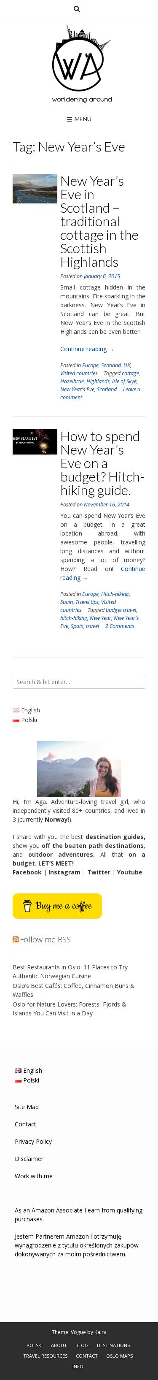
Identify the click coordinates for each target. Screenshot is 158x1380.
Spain (66, 602)
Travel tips (87, 602)
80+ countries (91, 810)
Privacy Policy (33, 1141)
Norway (56, 819)
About (59, 1345)
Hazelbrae (72, 381)
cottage (130, 373)
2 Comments (119, 626)
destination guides (115, 837)
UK (126, 365)
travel (92, 626)
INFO (77, 1366)
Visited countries (78, 373)
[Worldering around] (79, 65)
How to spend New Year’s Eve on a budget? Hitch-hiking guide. (102, 463)
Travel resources (45, 1356)
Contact (25, 1124)
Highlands (98, 381)
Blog (81, 1345)
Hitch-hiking (115, 594)
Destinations (113, 1345)
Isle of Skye (124, 381)
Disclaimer (29, 1159)
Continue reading (87, 349)
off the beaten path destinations (93, 846)
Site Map (27, 1107)
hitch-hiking (73, 618)
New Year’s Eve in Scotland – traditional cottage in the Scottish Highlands (99, 221)
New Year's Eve (77, 389)
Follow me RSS (45, 939)
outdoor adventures (60, 854)
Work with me (34, 1176)
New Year (100, 618)
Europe (90, 365)
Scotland (111, 365)
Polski (35, 1345)
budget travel (121, 610)
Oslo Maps (119, 1356)
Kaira (100, 1332)
